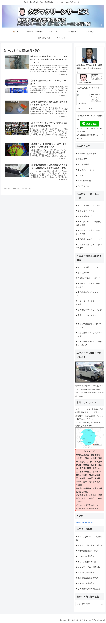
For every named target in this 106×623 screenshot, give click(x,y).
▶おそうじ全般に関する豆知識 (89, 545)
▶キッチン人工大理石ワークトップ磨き (89, 285)
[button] (102, 604)
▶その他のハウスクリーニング (89, 310)
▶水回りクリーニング (85, 273)
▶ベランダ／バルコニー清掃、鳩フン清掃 (89, 223)
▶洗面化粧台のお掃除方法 (87, 578)
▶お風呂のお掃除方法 (85, 572)
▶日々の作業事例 (83, 181)
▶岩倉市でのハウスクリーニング (89, 317)
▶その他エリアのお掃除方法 (88, 589)
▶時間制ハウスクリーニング (88, 278)
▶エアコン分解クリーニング (88, 205)
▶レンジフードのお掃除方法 (88, 567)
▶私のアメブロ (82, 186)
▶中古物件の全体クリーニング (89, 239)
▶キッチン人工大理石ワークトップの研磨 (89, 232)
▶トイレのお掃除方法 (85, 583)
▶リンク (79, 175)
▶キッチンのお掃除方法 (86, 562)
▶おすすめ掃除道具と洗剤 (87, 551)
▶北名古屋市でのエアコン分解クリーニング (89, 343)
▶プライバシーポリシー (86, 170)
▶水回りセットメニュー (86, 211)
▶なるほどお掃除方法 (85, 556)
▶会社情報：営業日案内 (86, 154)
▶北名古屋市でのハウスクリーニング (89, 334)
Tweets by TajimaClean (85, 522)
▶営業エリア (81, 159)
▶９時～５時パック (84, 216)
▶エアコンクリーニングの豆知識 (89, 538)
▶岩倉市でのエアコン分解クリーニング (89, 325)
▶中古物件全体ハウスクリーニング (89, 294)
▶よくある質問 (82, 164)
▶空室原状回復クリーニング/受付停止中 (89, 246)
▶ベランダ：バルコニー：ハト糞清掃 (89, 302)
